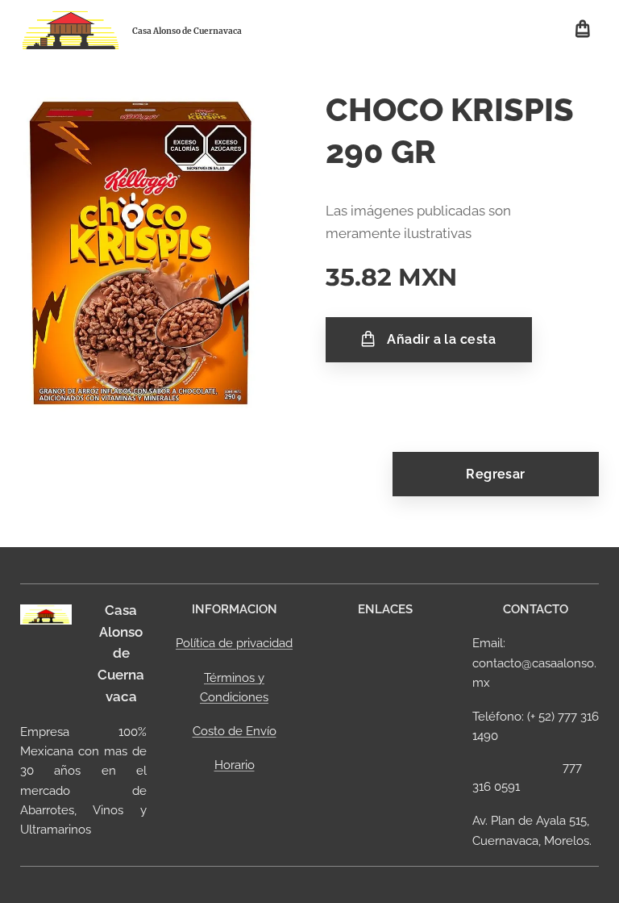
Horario (234, 765)
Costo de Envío (234, 731)
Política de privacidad (234, 643)
